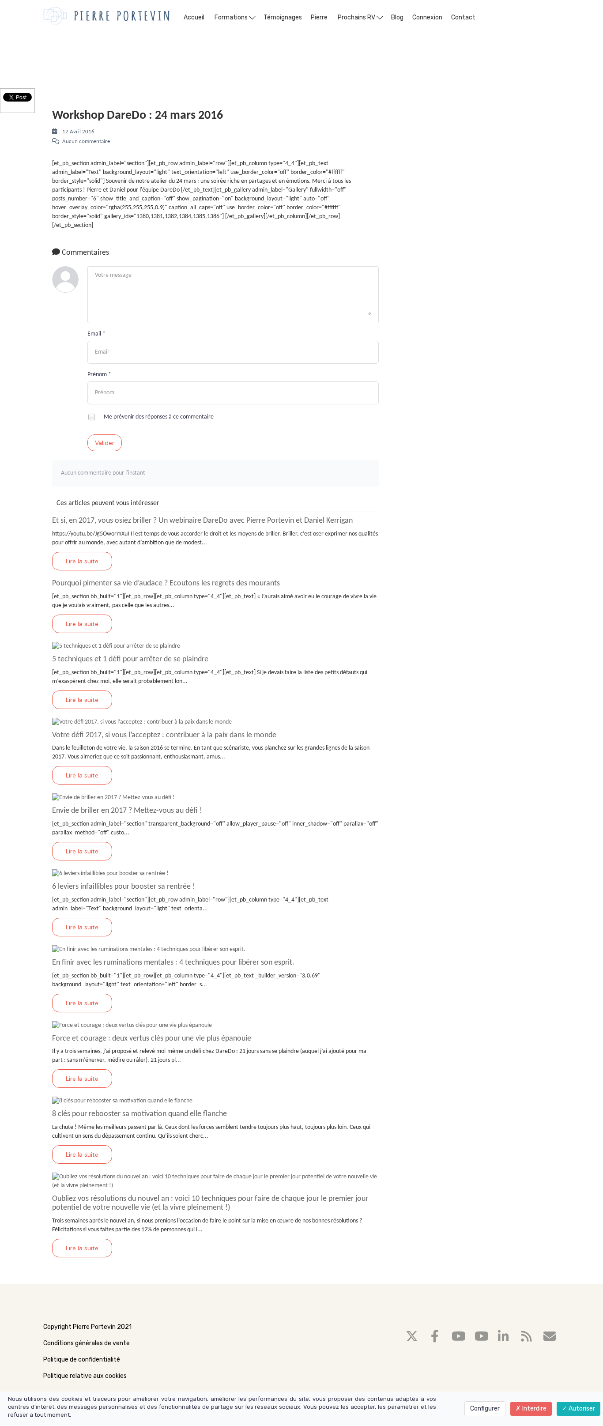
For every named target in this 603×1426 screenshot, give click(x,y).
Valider (104, 443)
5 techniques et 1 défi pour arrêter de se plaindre (130, 659)
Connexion (427, 17)
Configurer (485, 1408)
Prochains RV (357, 17)
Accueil (194, 17)
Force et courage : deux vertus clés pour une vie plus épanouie (151, 1038)
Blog (397, 17)
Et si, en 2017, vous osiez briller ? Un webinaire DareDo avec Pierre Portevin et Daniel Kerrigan (202, 521)
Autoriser (581, 1408)
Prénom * (99, 374)
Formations (232, 17)
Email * (96, 334)
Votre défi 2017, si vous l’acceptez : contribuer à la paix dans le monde (164, 735)
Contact (463, 17)
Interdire (533, 1408)
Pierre (319, 17)
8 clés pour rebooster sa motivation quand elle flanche (139, 1114)
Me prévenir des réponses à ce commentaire (158, 417)
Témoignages (283, 17)
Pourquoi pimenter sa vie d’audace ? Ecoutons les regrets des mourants (166, 583)
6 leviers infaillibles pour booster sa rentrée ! (123, 887)
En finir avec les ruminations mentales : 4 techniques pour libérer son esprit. (173, 962)
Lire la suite (82, 561)
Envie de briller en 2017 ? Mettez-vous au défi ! (127, 811)
